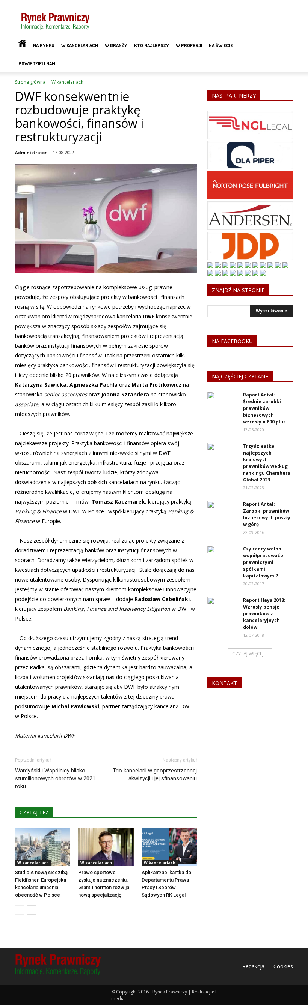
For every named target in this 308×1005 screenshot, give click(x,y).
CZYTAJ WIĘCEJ (248, 653)
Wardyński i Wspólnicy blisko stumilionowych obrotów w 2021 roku (55, 778)
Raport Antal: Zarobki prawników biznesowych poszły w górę (266, 514)
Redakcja (253, 966)
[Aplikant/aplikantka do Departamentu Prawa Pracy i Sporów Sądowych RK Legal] (169, 847)
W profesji (189, 45)
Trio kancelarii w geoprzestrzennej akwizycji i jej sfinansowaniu (155, 774)
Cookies (283, 966)
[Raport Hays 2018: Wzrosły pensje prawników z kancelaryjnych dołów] (222, 607)
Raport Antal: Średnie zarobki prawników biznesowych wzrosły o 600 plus (264, 408)
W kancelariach (79, 45)
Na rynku (43, 45)
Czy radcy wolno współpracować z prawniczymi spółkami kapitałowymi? (263, 562)
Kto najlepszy (151, 45)
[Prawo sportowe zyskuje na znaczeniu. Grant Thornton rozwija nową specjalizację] (105, 847)
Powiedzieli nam (36, 63)
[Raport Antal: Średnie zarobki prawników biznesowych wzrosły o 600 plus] (222, 402)
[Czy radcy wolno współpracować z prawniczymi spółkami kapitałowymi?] (222, 556)
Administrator (31, 152)
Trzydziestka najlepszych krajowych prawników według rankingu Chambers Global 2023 (266, 463)
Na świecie (221, 45)
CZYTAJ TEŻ (34, 812)
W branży (116, 45)
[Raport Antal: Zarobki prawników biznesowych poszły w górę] (222, 511)
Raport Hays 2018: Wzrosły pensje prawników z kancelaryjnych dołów (264, 613)
